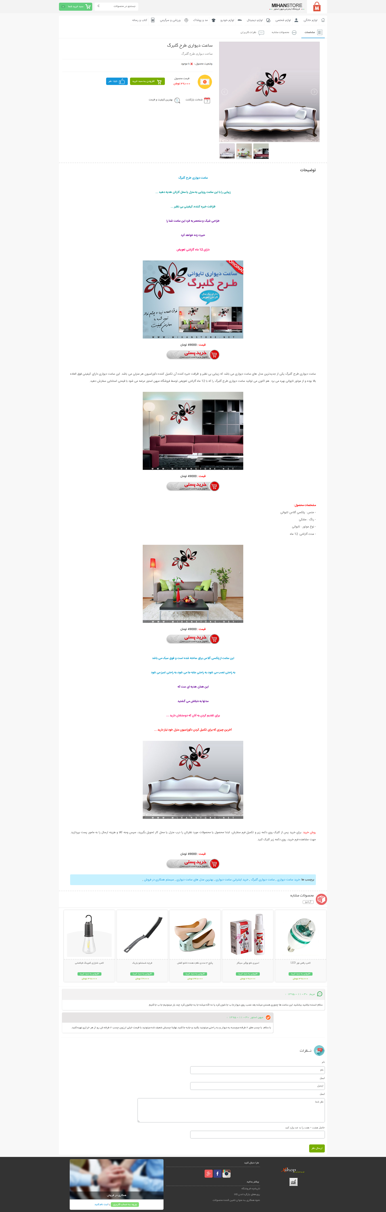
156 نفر (113, 81)
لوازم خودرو (227, 20)
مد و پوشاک (200, 20)
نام (323, 1062)
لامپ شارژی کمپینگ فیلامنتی (89, 963)
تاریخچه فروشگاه (250, 1188)
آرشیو (308, 902)
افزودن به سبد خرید (143, 81)
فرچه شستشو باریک (142, 963)
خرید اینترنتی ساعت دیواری (232, 879)
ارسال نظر (317, 1148)
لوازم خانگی (310, 20)
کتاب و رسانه (139, 20)
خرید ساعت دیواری (288, 879)
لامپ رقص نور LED (300, 963)
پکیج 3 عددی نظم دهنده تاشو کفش (195, 963)
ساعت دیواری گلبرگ (263, 879)
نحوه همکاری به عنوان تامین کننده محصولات (236, 1200)
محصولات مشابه (280, 32)
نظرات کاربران (248, 32)
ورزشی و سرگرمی (170, 20)
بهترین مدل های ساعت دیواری (194, 879)
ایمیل (322, 1078)
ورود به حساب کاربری (125, 1204)
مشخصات (310, 32)
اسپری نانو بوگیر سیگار (248, 963)
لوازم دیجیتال (255, 20)
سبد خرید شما (75, 6)
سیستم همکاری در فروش (159, 879)
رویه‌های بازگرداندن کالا (247, 1194)
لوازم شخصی (283, 20)
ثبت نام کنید (101, 1204)
